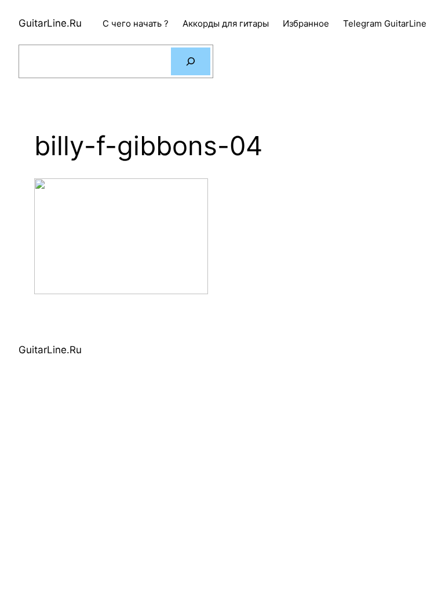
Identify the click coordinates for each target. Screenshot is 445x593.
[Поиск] (190, 61)
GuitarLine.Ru (50, 23)
